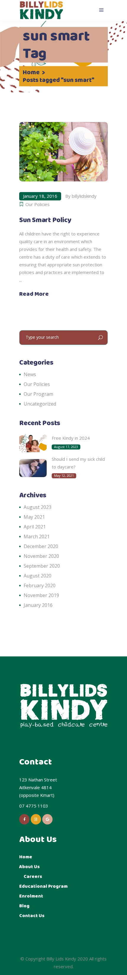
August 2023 (37, 507)
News (30, 374)
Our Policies (37, 204)
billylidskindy (84, 196)
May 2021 (34, 517)
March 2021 (37, 536)
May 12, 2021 (64, 475)
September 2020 (42, 566)
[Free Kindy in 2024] (33, 443)
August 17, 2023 (66, 446)
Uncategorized (40, 404)
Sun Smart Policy (45, 220)
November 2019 (41, 595)
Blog (24, 906)
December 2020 (41, 546)
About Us (29, 866)
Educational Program (43, 886)
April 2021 (35, 526)
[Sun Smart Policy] (63, 151)
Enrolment (31, 896)
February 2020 (40, 585)
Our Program (38, 394)
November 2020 (41, 556)
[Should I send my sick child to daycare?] (33, 468)
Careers (33, 876)
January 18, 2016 (40, 196)
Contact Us (32, 915)
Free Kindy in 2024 (71, 438)
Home (31, 72)
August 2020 (37, 575)
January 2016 (38, 605)
